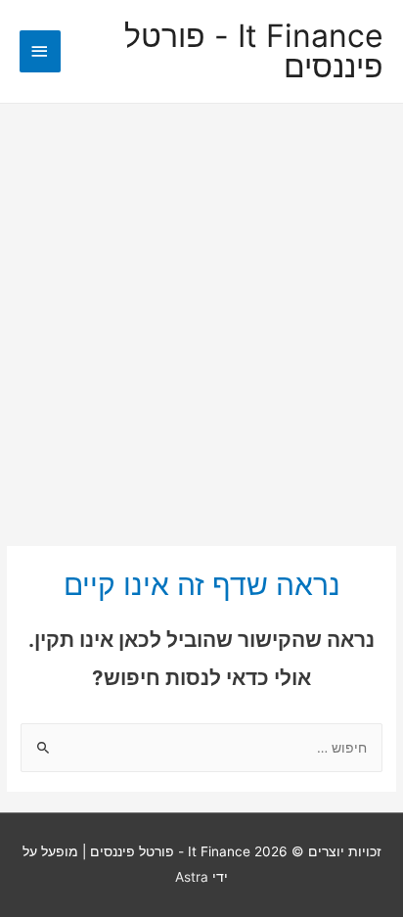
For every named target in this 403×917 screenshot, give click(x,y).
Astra (191, 877)
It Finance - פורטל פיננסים (253, 52)
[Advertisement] (201, 315)
